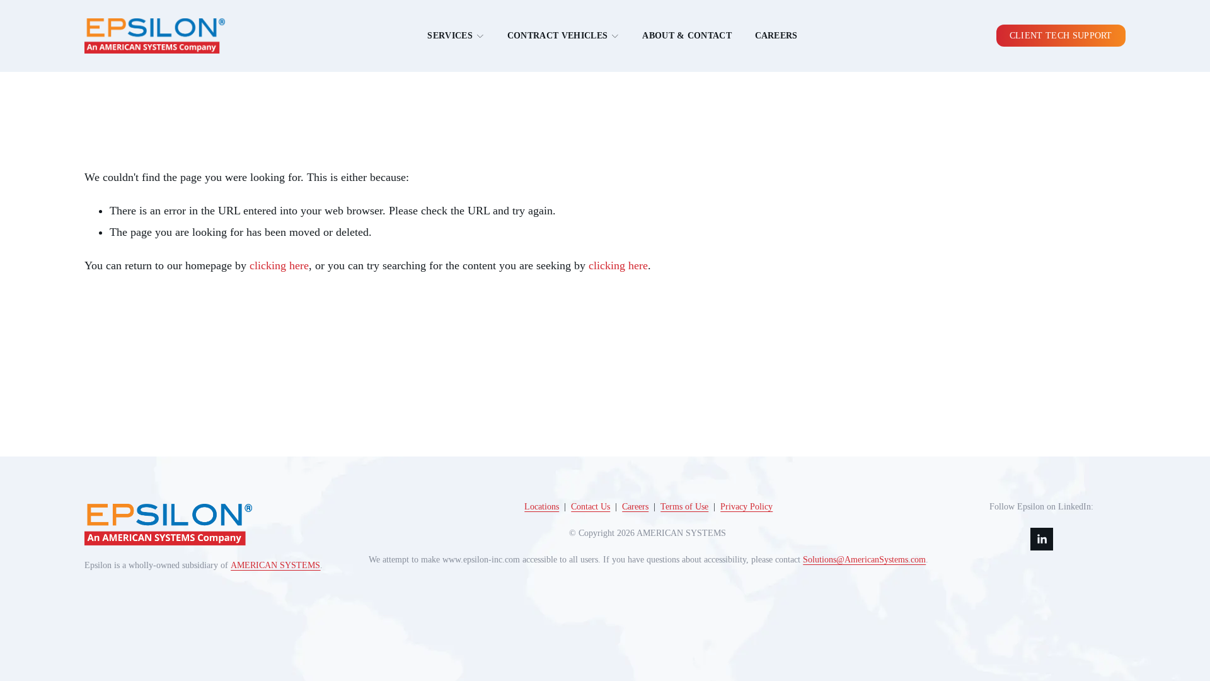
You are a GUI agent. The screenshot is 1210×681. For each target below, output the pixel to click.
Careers (776, 35)
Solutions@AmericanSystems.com (864, 559)
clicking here (279, 265)
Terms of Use (684, 506)
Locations (541, 506)
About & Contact (687, 35)
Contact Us (590, 506)
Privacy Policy (746, 506)
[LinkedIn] (1041, 539)
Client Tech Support (1061, 35)
